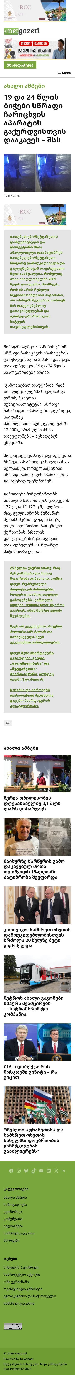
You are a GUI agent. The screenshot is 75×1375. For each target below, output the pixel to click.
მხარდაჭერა (20, 65)
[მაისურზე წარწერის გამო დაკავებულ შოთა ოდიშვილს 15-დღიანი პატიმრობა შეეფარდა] (37, 837)
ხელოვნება (13, 1226)
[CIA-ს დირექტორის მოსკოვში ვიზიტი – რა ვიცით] (37, 1043)
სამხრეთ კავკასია (19, 1233)
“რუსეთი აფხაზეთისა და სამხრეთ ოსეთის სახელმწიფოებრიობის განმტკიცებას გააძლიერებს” (33, 1140)
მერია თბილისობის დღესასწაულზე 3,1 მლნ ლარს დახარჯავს (32, 803)
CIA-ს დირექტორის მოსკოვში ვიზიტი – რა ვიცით (30, 1071)
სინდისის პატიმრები (21, 1267)
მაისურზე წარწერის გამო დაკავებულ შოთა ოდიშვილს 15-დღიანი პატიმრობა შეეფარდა (34, 869)
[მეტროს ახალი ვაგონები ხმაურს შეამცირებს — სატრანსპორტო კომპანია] (37, 974)
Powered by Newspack (19, 1359)
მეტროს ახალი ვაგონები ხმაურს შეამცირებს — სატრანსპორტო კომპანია (34, 1006)
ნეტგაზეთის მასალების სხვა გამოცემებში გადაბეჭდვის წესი (35, 1366)
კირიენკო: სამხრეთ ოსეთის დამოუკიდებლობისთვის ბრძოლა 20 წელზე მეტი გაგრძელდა (37, 937)
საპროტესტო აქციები (22, 1274)
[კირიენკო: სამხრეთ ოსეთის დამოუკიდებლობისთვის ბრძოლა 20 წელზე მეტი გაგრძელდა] (37, 906)
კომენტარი (13, 1219)
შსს (7, 723)
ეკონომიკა (13, 1212)
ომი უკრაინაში (16, 1282)
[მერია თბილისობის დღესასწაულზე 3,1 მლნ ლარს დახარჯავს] (37, 774)
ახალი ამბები (24, 86)
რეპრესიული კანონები (23, 1289)
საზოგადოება (15, 1205)
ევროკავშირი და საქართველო (30, 1296)
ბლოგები (11, 1240)
